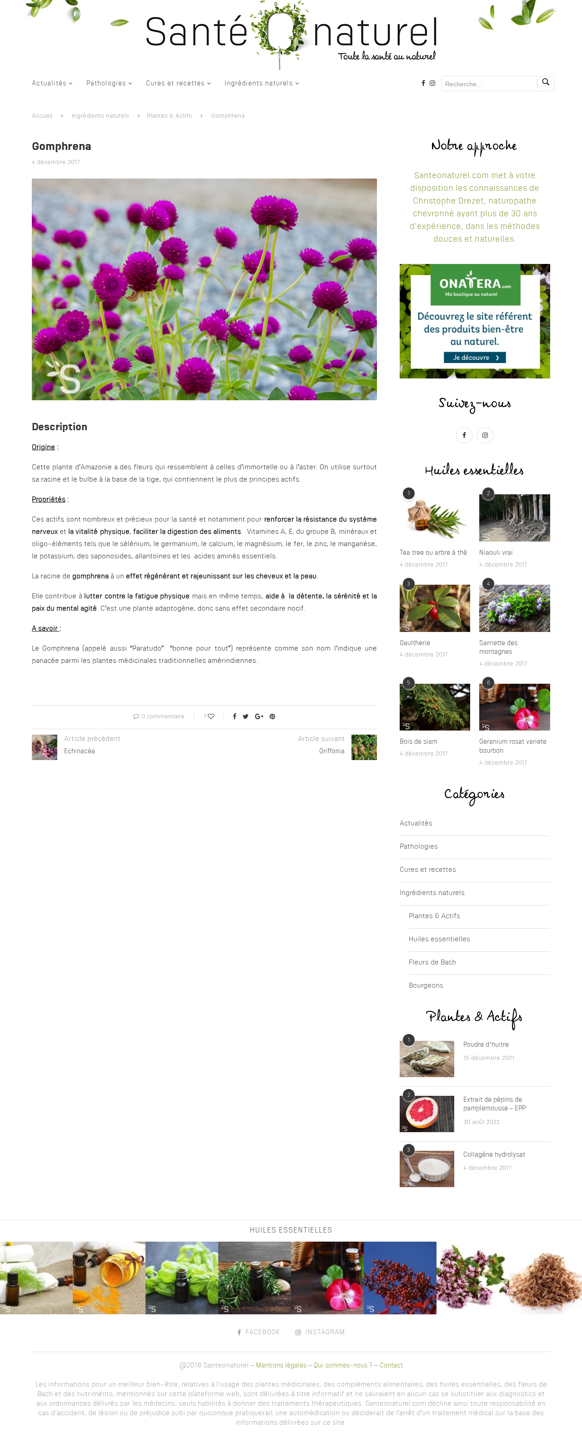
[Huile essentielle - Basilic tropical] (182, 1278)
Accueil (42, 116)
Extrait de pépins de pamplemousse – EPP (494, 1104)
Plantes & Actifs (169, 116)
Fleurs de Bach (432, 963)
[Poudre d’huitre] (427, 1059)
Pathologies (106, 83)
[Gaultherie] (435, 608)
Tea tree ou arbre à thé (433, 553)
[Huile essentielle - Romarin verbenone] (254, 1278)
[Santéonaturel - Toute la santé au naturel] (291, 35)
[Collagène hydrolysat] (427, 1169)
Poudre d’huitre (486, 1045)
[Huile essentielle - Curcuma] (109, 1278)
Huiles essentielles (439, 939)
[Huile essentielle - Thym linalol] (472, 1278)
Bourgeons (426, 986)
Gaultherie (415, 643)
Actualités (49, 83)
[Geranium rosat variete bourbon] (514, 707)
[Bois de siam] (435, 707)
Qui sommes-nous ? (343, 1365)
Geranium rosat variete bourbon (513, 746)
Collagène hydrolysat (494, 1155)
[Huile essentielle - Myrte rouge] (400, 1278)
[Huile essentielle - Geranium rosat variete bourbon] (327, 1278)
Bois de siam (418, 742)
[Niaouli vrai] (514, 518)
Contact (391, 1365)
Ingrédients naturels (259, 83)
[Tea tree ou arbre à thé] (435, 518)
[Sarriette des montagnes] (514, 608)
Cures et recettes (175, 83)
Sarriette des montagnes (498, 648)
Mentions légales (281, 1365)
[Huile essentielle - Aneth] (36, 1278)
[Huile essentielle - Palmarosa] (545, 1278)
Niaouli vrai (496, 553)
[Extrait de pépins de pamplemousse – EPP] (427, 1114)
